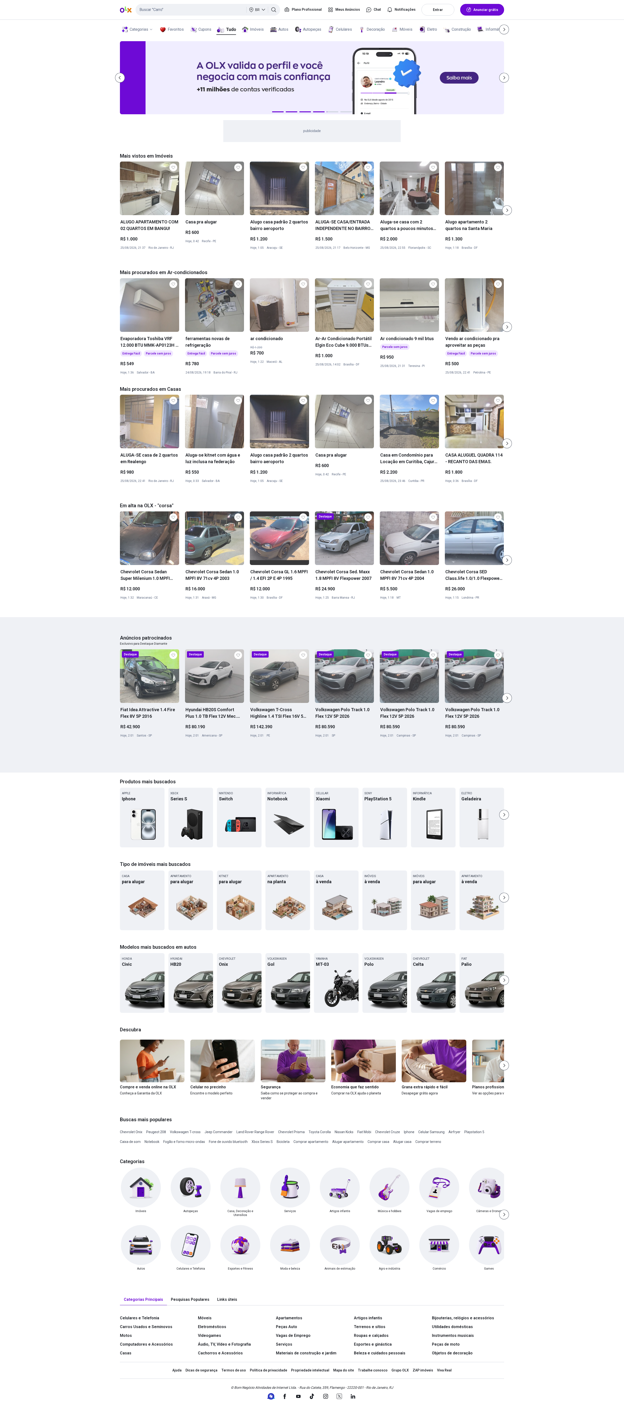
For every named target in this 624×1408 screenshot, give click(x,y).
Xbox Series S (262, 1142)
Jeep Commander (219, 1132)
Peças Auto (286, 1326)
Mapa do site (343, 1370)
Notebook (152, 1142)
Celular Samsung (431, 1132)
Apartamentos (289, 1318)
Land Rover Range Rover (255, 1132)
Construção (461, 29)
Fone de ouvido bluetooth (228, 1142)
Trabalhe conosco (373, 1370)
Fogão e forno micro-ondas (184, 1142)
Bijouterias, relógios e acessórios (463, 1318)
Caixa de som (130, 1142)
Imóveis (257, 29)
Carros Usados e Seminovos (146, 1326)
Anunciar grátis (485, 10)
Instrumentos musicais (453, 1335)
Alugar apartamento (348, 1142)
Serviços (284, 1344)
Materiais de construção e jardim (306, 1353)
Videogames (209, 1335)
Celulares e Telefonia (139, 1318)
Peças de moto (446, 1344)
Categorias (139, 29)
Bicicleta (283, 1142)
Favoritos (176, 29)
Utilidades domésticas (452, 1326)
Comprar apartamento (310, 1142)
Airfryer (454, 1132)
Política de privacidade (268, 1370)
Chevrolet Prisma (291, 1132)
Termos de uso (233, 1370)
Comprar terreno (428, 1142)
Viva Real (444, 1370)
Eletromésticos (212, 1326)
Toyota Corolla (320, 1132)
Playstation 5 (474, 1132)
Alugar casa (402, 1142)
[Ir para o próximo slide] (507, 210)
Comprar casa (378, 1142)
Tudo (231, 29)
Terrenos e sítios (369, 1326)
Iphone (409, 1132)
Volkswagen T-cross (185, 1132)
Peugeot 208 (156, 1132)
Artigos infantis (368, 1318)
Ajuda (177, 1370)
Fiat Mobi (364, 1132)
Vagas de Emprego (293, 1335)
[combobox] (208, 10)
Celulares (344, 29)
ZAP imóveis (423, 1370)
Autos (283, 29)
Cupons (204, 29)
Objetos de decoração (452, 1353)
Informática (495, 29)
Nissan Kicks (344, 1132)
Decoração (376, 29)
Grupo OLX (400, 1370)
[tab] (143, 1299)
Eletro (432, 29)
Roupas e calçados (371, 1335)
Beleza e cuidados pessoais (379, 1353)
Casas (125, 1353)
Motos (126, 1335)
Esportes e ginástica (373, 1344)
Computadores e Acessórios (146, 1344)
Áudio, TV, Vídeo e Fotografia (224, 1344)
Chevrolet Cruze (387, 1132)
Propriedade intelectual (310, 1370)
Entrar (438, 10)
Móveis (406, 29)
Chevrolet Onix (131, 1132)
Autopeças (312, 29)
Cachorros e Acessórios (220, 1353)
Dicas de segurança (201, 1370)
